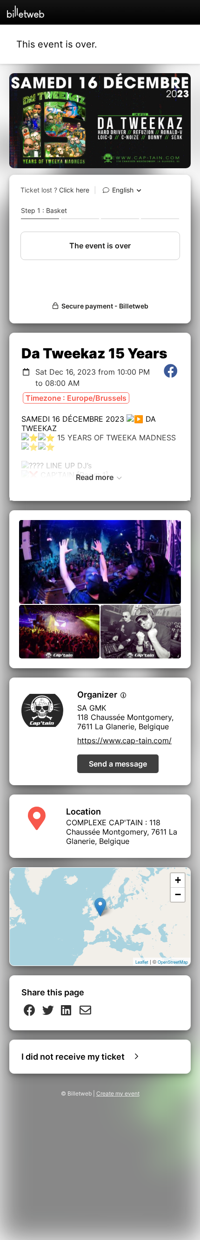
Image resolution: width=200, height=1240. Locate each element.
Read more (95, 477)
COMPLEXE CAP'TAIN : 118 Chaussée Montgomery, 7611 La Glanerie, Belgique (121, 832)
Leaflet (141, 962)
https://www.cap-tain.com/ (124, 740)
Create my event (118, 1093)
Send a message (118, 763)
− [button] (178, 894)
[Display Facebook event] (171, 377)
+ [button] (178, 880)
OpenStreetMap (173, 962)
